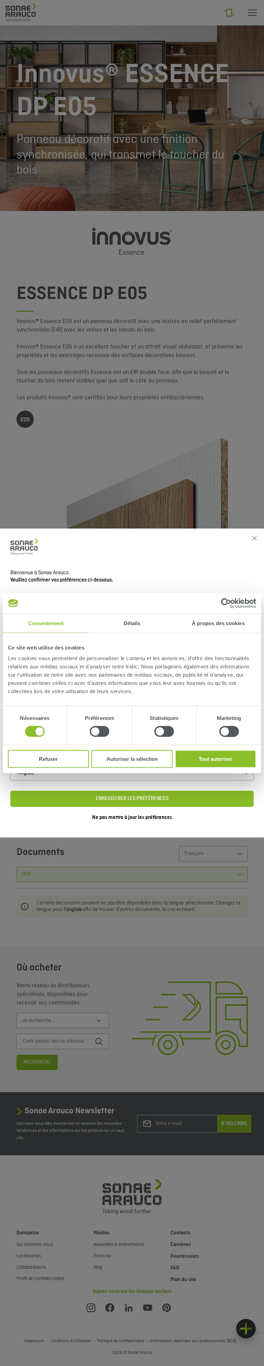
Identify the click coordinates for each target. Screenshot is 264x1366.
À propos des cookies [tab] (218, 623)
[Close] (254, 538)
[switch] (99, 731)
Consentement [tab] (46, 623)
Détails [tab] (132, 623)
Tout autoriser (215, 759)
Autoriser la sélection (132, 759)
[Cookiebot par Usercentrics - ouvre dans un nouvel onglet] (226, 603)
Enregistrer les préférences (132, 798)
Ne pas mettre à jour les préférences (132, 817)
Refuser (48, 759)
